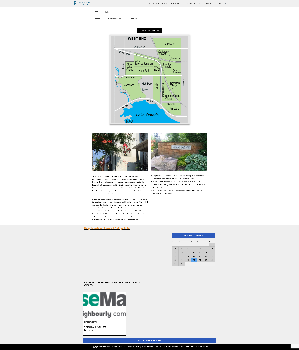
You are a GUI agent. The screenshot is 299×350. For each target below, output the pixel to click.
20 (200, 256)
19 (194, 256)
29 (212, 260)
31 (182, 264)
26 (194, 260)
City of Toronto (114, 19)
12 (194, 252)
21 (206, 256)
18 (188, 256)
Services (90, 330)
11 (188, 252)
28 (206, 260)
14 (206, 252)
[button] (149, 30)
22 (212, 256)
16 (175, 256)
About (209, 3)
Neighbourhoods (157, 3)
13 (200, 252)
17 (182, 256)
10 (182, 252)
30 (175, 264)
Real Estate (176, 3)
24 (182, 260)
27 (200, 260)
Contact (218, 3)
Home (97, 19)
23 (175, 260)
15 (212, 252)
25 (188, 260)
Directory (188, 3)
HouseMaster (91, 322)
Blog (201, 3)
